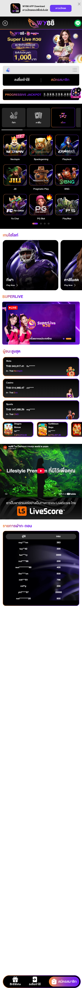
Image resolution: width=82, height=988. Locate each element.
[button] (41, 46)
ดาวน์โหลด (61, 8)
